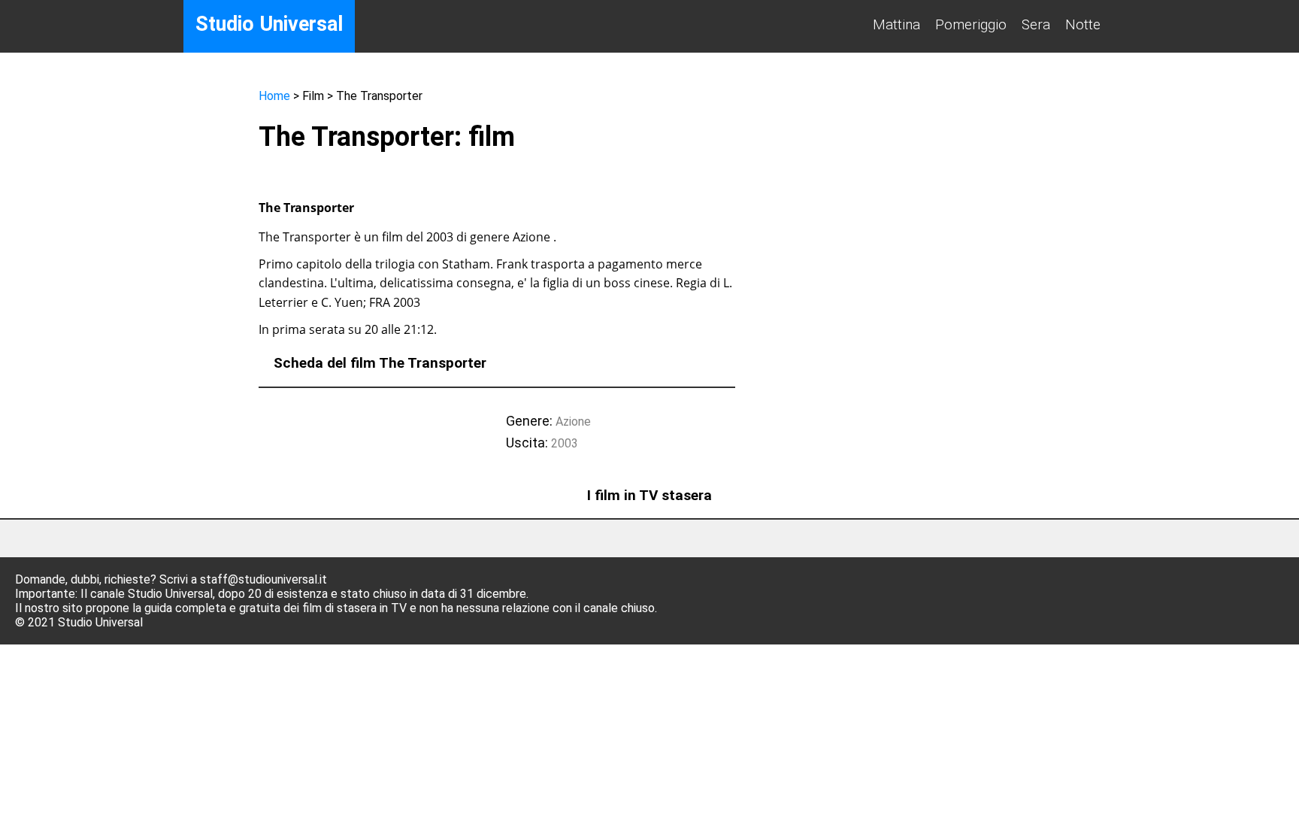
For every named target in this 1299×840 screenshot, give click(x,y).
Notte (1083, 24)
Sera (1036, 24)
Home (274, 96)
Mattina (896, 24)
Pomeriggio (971, 24)
